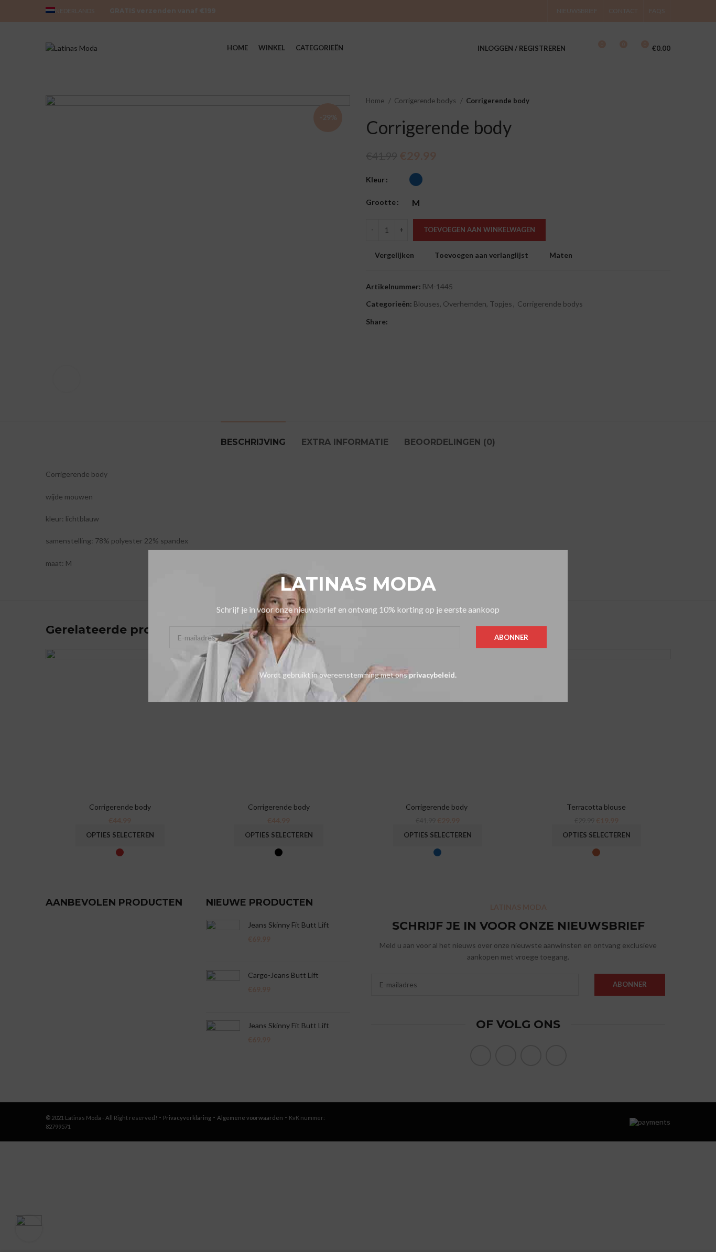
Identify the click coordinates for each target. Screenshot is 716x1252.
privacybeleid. (433, 674)
